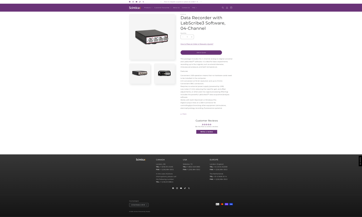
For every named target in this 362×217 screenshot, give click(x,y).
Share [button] (184, 114)
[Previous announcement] (161, 2)
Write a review (206, 132)
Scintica (136, 211)
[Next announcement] (201, 2)
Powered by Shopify (144, 211)
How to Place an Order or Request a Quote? (197, 44)
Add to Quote (201, 52)
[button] (148, 8)
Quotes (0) (360, 161)
